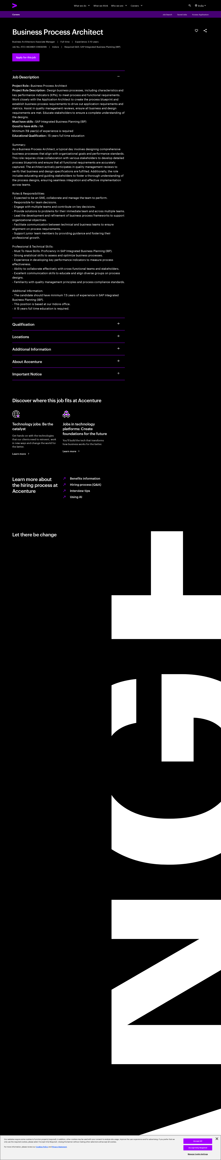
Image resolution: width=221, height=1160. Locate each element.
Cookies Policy (42, 1147)
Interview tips (80, 491)
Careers (16, 14)
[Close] (217, 1139)
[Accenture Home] (21, 5)
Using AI (76, 497)
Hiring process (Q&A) (85, 484)
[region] (110, 1147)
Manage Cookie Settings (198, 1154)
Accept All (197, 1141)
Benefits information (85, 478)
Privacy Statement (59, 1147)
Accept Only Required (198, 1148)
